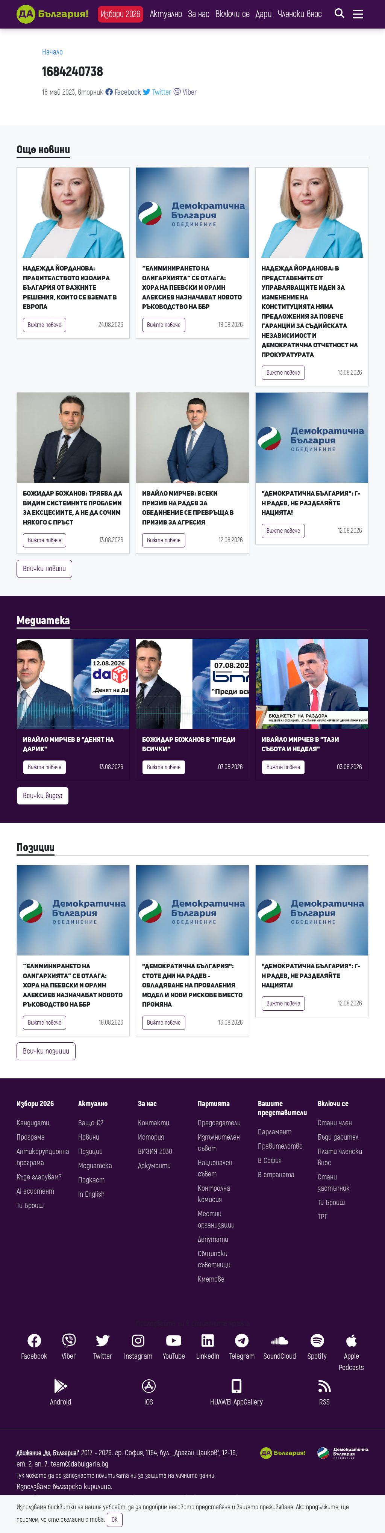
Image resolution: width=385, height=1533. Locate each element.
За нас (198, 14)
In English (91, 1194)
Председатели (219, 1123)
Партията (214, 1103)
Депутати (213, 1239)
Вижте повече (44, 325)
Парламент (274, 1132)
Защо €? (90, 1123)
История (151, 1137)
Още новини (43, 150)
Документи (154, 1165)
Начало (52, 52)
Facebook (127, 92)
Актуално (166, 14)
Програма (31, 1137)
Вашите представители (282, 1108)
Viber (189, 92)
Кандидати (33, 1123)
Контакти (153, 1123)
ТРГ (322, 1217)
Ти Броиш (30, 1205)
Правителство (280, 1146)
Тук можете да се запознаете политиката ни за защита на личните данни (115, 1476)
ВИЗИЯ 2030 (155, 1151)
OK (115, 1520)
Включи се (232, 14)
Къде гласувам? (39, 1177)
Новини (88, 1137)
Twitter (160, 92)
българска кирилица (82, 1486)
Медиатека (43, 620)
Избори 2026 (120, 14)
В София (270, 1160)
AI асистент (35, 1191)
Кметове (211, 1279)
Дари (264, 14)
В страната (276, 1174)
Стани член (335, 1123)
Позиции (36, 847)
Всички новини (44, 568)
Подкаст (91, 1180)
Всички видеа (42, 795)
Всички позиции (46, 1051)
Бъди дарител (338, 1137)
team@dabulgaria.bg (79, 1464)
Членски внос (300, 14)
